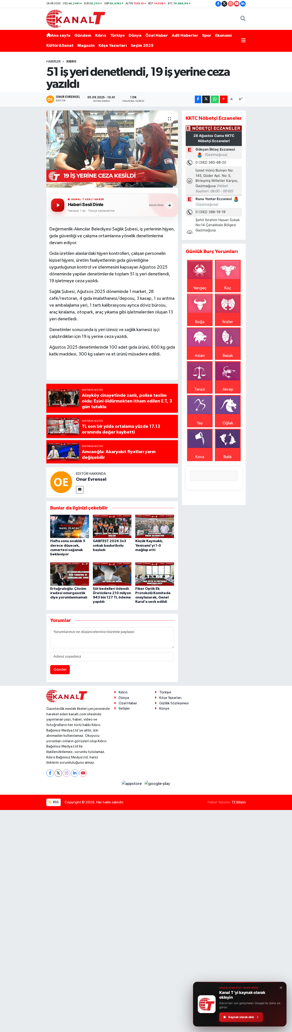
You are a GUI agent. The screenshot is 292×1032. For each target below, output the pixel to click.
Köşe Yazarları (113, 46)
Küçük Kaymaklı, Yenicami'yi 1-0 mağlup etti (149, 545)
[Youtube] (83, 773)
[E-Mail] (79, 490)
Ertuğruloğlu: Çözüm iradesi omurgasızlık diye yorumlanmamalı (68, 593)
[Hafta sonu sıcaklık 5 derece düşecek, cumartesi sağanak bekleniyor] (69, 526)
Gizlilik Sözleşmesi (173, 703)
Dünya (135, 36)
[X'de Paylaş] (206, 99)
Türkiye (117, 36)
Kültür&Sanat (59, 46)
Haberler (53, 61)
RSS (55, 802)
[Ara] (243, 19)
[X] (58, 773)
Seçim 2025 (142, 46)
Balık (228, 457)
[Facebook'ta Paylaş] (198, 99)
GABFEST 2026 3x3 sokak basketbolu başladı (109, 545)
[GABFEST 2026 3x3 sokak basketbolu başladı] (112, 526)
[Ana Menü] (243, 41)
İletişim (124, 708)
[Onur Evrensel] (61, 482)
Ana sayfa (60, 36)
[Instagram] (66, 773)
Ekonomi (223, 36)
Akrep (227, 389)
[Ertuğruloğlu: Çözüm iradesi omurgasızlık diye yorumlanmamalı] (69, 574)
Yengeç (199, 288)
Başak (228, 356)
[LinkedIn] (74, 773)
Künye (164, 708)
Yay (200, 423)
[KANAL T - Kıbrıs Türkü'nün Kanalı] (75, 18)
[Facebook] (50, 773)
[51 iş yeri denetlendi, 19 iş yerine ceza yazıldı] (112, 149)
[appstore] (132, 784)
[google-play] (157, 784)
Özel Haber (156, 36)
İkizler (227, 322)
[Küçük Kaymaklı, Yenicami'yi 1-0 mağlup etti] (154, 526)
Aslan (200, 356)
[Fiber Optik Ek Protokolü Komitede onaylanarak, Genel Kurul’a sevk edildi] (154, 574)
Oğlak (227, 423)
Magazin (86, 46)
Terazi (199, 389)
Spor (206, 36)
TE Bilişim (239, 802)
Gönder (60, 669)
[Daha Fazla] (223, 99)
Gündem (82, 36)
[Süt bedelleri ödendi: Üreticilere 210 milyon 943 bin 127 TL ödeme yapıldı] (112, 574)
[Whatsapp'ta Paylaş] (215, 99)
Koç (227, 288)
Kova (199, 457)
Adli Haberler (185, 36)
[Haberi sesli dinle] (57, 205)
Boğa (199, 322)
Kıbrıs (100, 36)
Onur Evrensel (91, 479)
